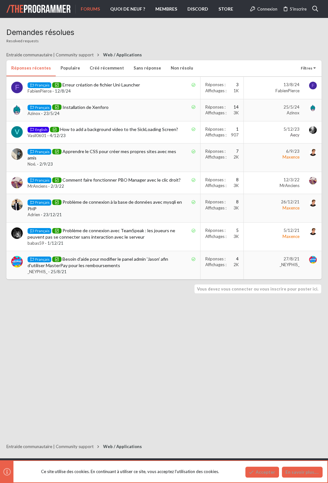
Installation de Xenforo (85, 107)
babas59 (36, 243)
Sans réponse (147, 67)
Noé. (32, 164)
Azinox (34, 113)
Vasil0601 (37, 135)
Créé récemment (107, 67)
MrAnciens (37, 186)
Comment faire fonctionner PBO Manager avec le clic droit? (121, 180)
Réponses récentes (31, 67)
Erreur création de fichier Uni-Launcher (101, 84)
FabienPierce (40, 91)
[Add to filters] (57, 84)
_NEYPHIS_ (37, 271)
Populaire (70, 67)
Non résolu (182, 67)
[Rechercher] (315, 9)
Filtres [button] (306, 68)
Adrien (34, 214)
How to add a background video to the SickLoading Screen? (119, 129)
